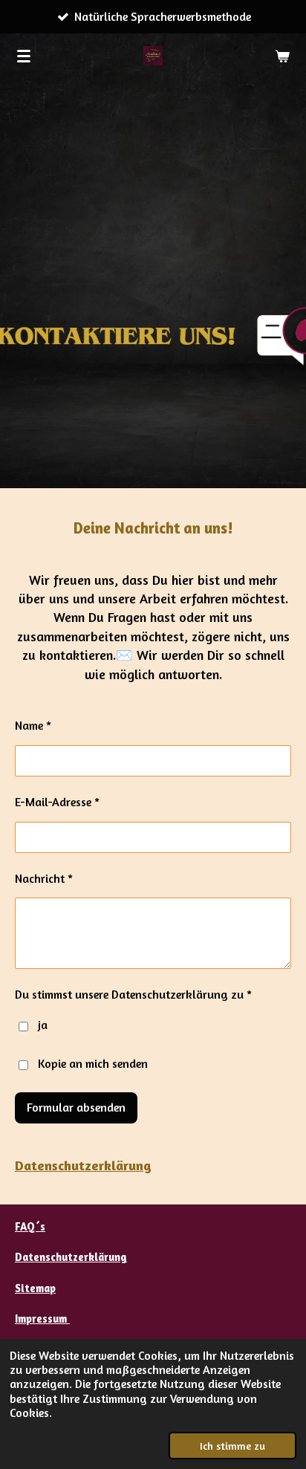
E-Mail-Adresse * (57, 801)
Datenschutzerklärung (83, 1165)
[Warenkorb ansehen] (282, 56)
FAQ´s (30, 1226)
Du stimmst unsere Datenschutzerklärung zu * (133, 994)
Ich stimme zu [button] (232, 1445)
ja (43, 1024)
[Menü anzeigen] (23, 56)
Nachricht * (44, 878)
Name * (33, 725)
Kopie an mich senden (93, 1063)
